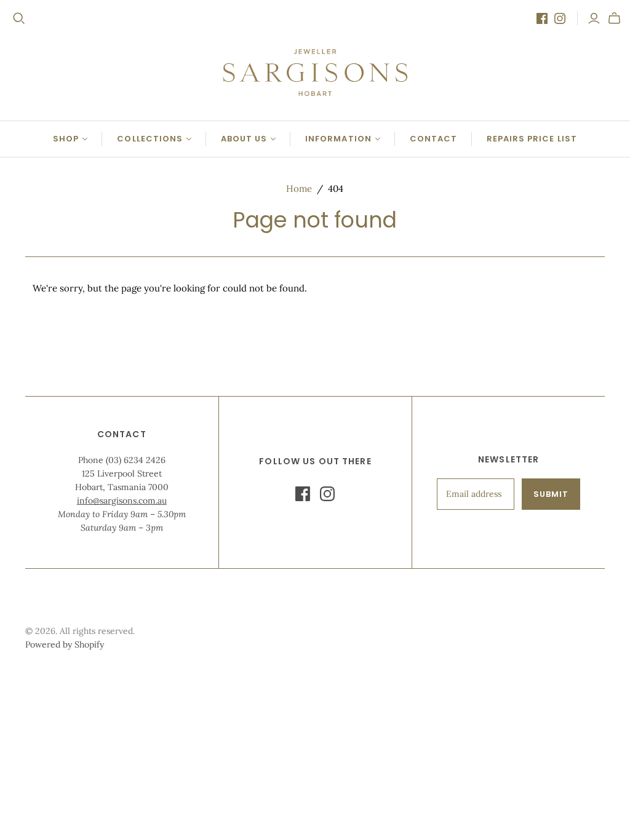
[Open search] (19, 18)
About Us (244, 139)
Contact (433, 139)
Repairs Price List (532, 139)
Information (338, 139)
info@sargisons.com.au (122, 500)
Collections (149, 139)
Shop (66, 139)
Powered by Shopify (64, 644)
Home (299, 188)
